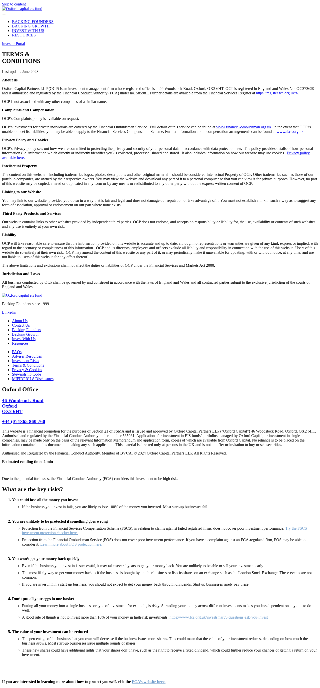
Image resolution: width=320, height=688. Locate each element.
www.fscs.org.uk (290, 131)
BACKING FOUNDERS (33, 21)
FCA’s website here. (149, 682)
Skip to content (14, 4)
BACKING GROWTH (31, 26)
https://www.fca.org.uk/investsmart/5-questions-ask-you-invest (219, 617)
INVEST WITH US (28, 30)
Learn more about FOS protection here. (71, 544)
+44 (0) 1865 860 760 (23, 421)
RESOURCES (24, 35)
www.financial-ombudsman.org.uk (243, 127)
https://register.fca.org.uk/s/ (277, 93)
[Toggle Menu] (4, 14)
